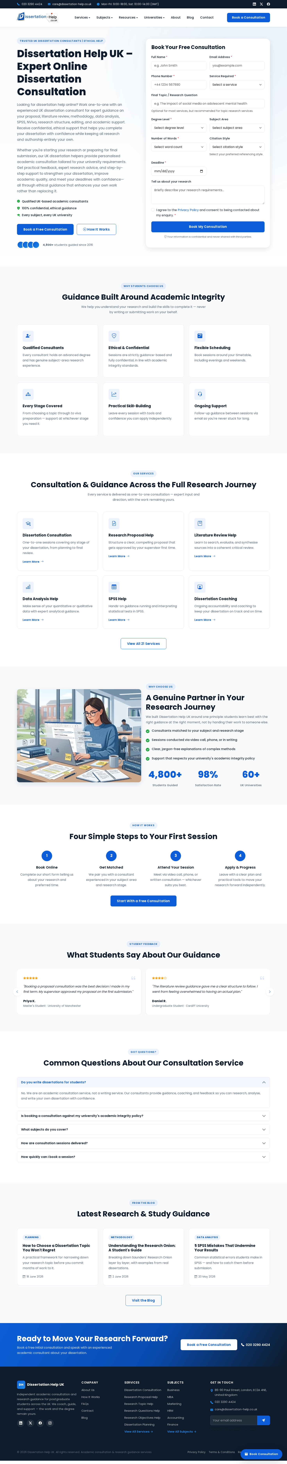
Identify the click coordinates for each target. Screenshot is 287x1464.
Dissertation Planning (139, 1430)
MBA (170, 1402)
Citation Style (219, 138)
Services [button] (81, 17)
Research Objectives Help (142, 1423)
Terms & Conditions (222, 1457)
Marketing (174, 1409)
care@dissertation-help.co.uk (71, 4)
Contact (207, 17)
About (176, 17)
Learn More (31, 562)
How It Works (98, 229)
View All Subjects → (181, 1437)
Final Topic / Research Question (174, 95)
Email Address (220, 57)
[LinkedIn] (254, 4)
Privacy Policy (188, 210)
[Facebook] (268, 4)
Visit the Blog (143, 1305)
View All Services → (138, 1437)
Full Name (159, 57)
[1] (263, 1425)
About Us (87, 1395)
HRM (170, 1416)
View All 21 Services (143, 643)
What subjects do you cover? (44, 1135)
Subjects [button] (103, 17)
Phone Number (163, 76)
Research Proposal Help (141, 1402)
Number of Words (165, 138)
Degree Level (161, 119)
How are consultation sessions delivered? (54, 1148)
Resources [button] (127, 17)
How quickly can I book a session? (48, 1162)
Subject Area (218, 119)
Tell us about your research (171, 182)
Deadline (158, 163)
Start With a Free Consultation (143, 901)
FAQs (85, 1409)
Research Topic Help (138, 1409)
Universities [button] (153, 17)
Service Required (222, 76)
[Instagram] (50, 1428)
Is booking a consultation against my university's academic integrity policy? (82, 1121)
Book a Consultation (248, 17)
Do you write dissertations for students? (53, 1087)
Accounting (175, 1423)
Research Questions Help (142, 1416)
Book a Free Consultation (45, 229)
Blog (190, 17)
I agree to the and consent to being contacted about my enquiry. (207, 212)
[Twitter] (261, 4)
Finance (172, 1430)
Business (173, 1395)
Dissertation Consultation (142, 1395)
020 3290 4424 (31, 4)
